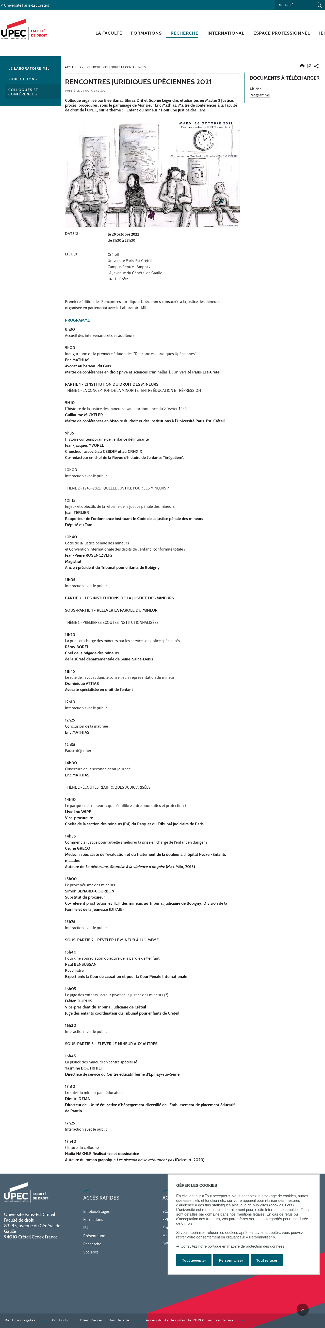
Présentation (94, 1236)
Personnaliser (231, 1260)
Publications (22, 79)
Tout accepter (194, 1260)
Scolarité (91, 1253)
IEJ (85, 1228)
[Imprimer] (302, 67)
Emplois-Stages (96, 1212)
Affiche (256, 89)
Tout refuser (266, 1260)
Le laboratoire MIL (29, 68)
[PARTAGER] (316, 67)
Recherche (92, 1245)
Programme (260, 96)
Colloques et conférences (23, 92)
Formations (93, 1220)
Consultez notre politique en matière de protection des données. (233, 1246)
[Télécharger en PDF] (309, 67)
